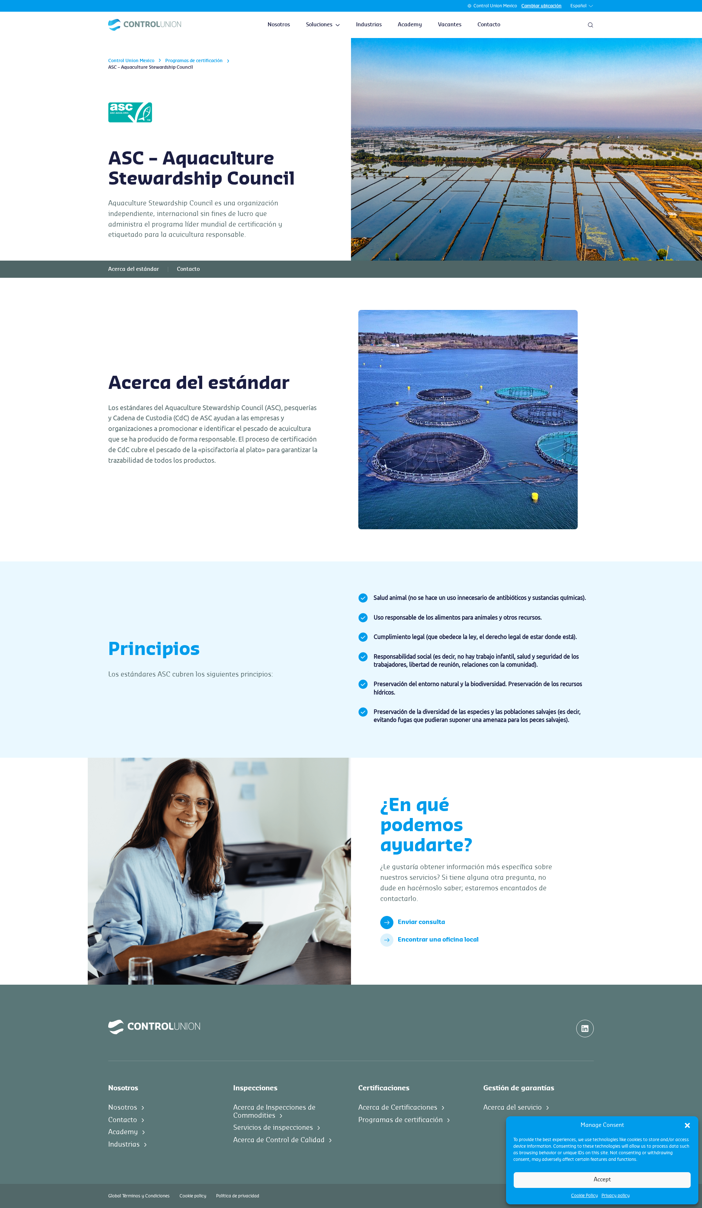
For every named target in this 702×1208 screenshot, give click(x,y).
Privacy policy (615, 1195)
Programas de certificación (194, 60)
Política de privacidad (237, 1196)
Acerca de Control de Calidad (279, 1140)
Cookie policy (193, 1196)
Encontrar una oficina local (438, 940)
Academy (410, 24)
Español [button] (578, 6)
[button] (687, 1125)
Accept (602, 1179)
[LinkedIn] (585, 1028)
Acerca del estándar (133, 269)
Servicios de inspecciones (273, 1127)
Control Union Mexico (495, 6)
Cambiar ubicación (541, 6)
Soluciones (319, 24)
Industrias (369, 24)
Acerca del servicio (512, 1107)
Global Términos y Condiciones (139, 1196)
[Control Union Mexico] (144, 25)
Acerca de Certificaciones (397, 1107)
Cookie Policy (584, 1195)
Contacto (489, 24)
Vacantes (449, 24)
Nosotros (279, 24)
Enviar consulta (421, 922)
